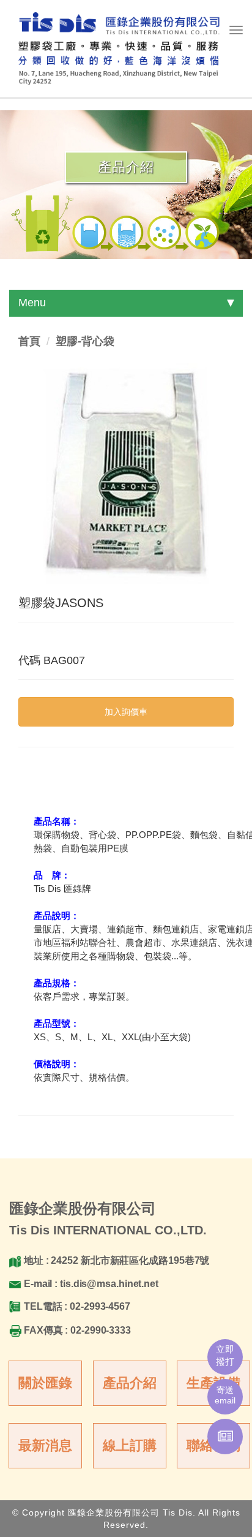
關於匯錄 (45, 1383)
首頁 (29, 341)
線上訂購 (130, 1445)
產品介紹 (130, 1383)
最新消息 (45, 1445)
